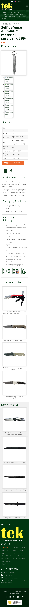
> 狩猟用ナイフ (5, 564)
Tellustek (17, 593)
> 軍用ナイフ (4, 553)
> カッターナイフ (17, 553)
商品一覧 (16, 13)
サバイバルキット (18, 556)
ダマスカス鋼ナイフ (19, 550)
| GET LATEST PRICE (14, 163)
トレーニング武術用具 (19, 558)
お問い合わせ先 (9, 568)
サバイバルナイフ (21, 15)
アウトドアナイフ (9, 15)
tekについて (8, 524)
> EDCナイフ (4, 550)
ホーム (10, 13)
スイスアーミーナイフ (19, 548)
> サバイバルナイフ (6, 561)
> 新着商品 (4, 548)
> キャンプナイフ (5, 558)
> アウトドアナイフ (6, 556)
